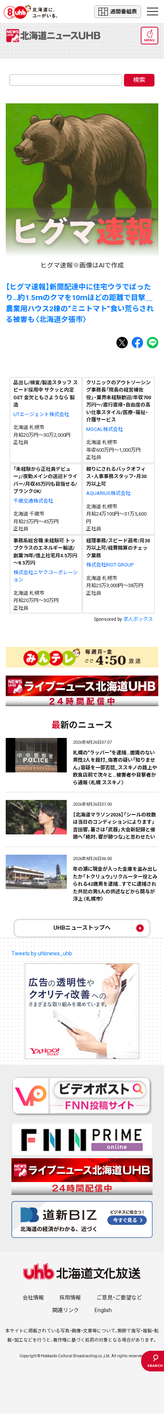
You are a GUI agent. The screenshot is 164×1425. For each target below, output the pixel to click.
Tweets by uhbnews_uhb (41, 953)
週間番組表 (123, 11)
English (103, 1310)
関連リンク (65, 1310)
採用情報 (70, 1297)
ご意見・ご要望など (119, 1297)
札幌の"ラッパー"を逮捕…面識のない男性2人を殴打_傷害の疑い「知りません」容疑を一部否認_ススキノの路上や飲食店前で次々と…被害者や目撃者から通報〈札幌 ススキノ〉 (115, 767)
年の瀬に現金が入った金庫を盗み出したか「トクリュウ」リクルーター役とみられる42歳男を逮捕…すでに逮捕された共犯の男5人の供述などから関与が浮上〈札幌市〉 (115, 884)
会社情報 (33, 1297)
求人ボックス (138, 619)
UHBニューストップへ (82, 927)
